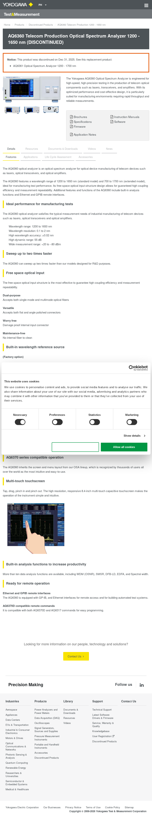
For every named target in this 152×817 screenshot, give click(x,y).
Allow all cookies (124, 447)
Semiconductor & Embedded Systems (16, 782)
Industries (12, 701)
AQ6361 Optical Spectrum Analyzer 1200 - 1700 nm (44, 66)
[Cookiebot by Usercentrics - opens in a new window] (131, 368)
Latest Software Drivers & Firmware (102, 716)
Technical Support (102, 709)
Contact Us (75, 656)
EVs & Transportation (17, 725)
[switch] (57, 422)
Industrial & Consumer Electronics (18, 731)
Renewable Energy (16, 767)
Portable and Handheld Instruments (46, 746)
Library (68, 701)
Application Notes (85, 134)
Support (97, 701)
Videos (67, 723)
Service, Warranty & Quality (103, 724)
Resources (69, 718)
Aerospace (11, 709)
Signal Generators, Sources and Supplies (46, 729)
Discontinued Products (41, 24)
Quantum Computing (17, 762)
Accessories (41, 752)
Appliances (11, 714)
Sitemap (129, 807)
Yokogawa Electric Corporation (22, 807)
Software (119, 121)
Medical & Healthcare (17, 789)
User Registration (101, 736)
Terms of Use (93, 807)
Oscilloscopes (42, 723)
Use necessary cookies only (75, 447)
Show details (132, 435)
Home (7, 24)
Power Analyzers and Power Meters (45, 711)
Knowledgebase (100, 731)
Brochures (80, 117)
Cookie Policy (112, 807)
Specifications (83, 121)
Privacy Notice (73, 807)
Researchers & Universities (14, 774)
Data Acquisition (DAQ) (47, 718)
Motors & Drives (14, 738)
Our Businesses (52, 807)
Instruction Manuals (126, 117)
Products (19, 24)
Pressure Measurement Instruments (47, 737)
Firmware (80, 126)
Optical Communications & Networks (16, 746)
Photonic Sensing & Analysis (16, 756)
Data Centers (13, 719)
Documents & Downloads (70, 711)
